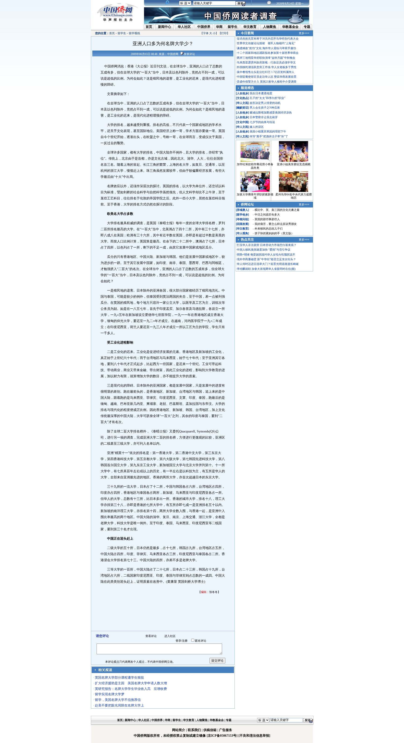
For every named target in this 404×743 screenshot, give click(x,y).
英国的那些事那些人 (267, 219)
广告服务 (225, 730)
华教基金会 (290, 27)
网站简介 (178, 730)
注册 (185, 640)
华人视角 (242, 233)
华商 (219, 27)
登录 (178, 640)
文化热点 (242, 98)
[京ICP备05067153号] (222, 735)
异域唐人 (242, 210)
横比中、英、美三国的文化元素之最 (277, 210)
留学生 (233, 27)
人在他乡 (242, 93)
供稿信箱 (209, 730)
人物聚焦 (269, 27)
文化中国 (242, 122)
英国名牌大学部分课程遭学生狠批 (119, 677)
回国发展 (242, 224)
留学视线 (134, 33)
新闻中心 (164, 27)
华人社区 (184, 27)
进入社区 (170, 636)
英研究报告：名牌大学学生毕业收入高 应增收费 (131, 689)
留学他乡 (242, 214)
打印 (224, 33)
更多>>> (304, 33)
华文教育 (249, 27)
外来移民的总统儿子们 (269, 228)
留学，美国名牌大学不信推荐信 (118, 700)
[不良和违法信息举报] (254, 735)
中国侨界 (203, 27)
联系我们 (194, 730)
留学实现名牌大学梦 (109, 694)
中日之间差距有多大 (267, 214)
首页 (149, 27)
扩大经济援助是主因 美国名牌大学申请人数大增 (131, 683)
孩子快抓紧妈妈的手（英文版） (274, 233)
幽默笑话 (242, 107)
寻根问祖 (242, 219)
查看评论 (151, 636)
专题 (307, 27)
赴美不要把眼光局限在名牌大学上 (119, 705)
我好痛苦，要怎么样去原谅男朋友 (276, 224)
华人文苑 (242, 103)
